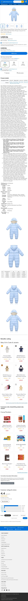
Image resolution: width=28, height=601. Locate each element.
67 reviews (9, 34)
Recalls (2, 563)
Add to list (7, 72)
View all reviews (5, 501)
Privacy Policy (4, 574)
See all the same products (22, 472)
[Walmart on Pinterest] (9, 590)
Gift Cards (3, 555)
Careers (2, 537)
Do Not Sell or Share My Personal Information (9, 579)
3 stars (2, 508)
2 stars (2, 509)
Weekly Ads (19, 529)
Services (10, 4)
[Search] (22, 2)
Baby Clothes (21, 82)
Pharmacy (3, 561)
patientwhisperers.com (13, 42)
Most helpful (23, 515)
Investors (3, 540)
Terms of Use (3, 572)
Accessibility (3, 564)
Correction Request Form (7, 483)
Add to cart (14, 53)
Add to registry (21, 72)
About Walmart (4, 535)
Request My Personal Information (7, 578)
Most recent (7, 515)
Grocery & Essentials (21, 4)
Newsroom (3, 538)
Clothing (10, 82)
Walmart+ (3, 553)
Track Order (11, 529)
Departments (5, 4)
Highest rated (15, 515)
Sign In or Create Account (10, 527)
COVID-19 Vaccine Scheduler (6, 559)
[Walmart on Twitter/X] (4, 590)
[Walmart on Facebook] (2, 590)
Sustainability (3, 542)
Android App (3, 585)
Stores (2, 550)
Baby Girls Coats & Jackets (14, 83)
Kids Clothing (15, 82)
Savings (15, 4)
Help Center (21, 527)
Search (25, 518)
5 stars (2, 505)
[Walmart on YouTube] (6, 590)
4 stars (2, 507)
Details (10, 70)
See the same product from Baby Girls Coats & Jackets (16, 403)
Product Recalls (4, 566)
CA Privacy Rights (4, 576)
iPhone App (3, 583)
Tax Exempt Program (5, 568)
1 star (2, 511)
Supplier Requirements (5, 544)
